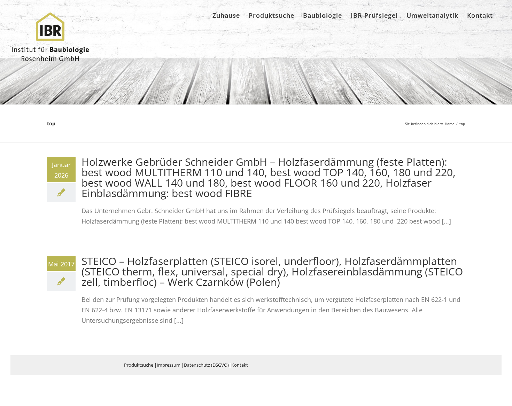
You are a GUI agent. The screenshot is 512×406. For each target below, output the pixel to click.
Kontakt (239, 365)
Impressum (168, 365)
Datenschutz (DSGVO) (206, 365)
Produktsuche (138, 365)
